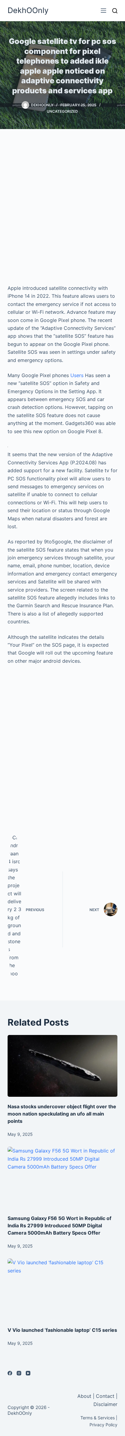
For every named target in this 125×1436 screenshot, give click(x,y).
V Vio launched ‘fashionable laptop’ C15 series (62, 1330)
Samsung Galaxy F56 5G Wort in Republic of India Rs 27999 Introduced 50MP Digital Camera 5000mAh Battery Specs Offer (59, 1225)
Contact (105, 1396)
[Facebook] (10, 1373)
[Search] (114, 10)
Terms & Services (97, 1417)
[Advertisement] (62, 206)
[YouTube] (28, 1373)
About (85, 1396)
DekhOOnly (28, 10)
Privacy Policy (103, 1424)
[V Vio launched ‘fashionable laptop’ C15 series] (63, 1289)
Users (76, 375)
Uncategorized (62, 111)
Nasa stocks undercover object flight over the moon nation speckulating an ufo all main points (62, 1113)
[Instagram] (19, 1373)
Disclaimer (105, 1404)
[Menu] (103, 10)
